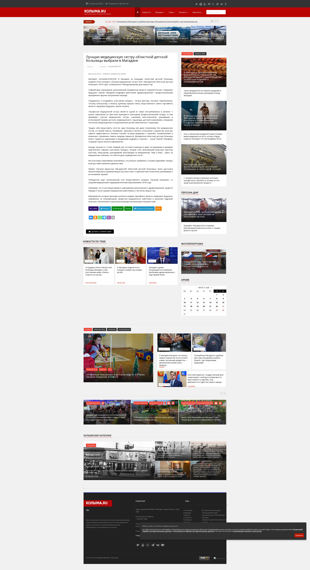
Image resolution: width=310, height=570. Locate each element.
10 (185, 302)
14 (210, 302)
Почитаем (91, 445)
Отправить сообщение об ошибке (114, 74)
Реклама (205, 517)
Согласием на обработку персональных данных (193, 531)
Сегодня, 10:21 (199, 349)
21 (210, 306)
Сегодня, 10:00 (164, 385)
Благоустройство (93, 403)
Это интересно (124, 329)
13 (204, 302)
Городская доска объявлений (213, 515)
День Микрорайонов (157, 403)
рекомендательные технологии (248, 531)
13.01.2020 (120, 261)
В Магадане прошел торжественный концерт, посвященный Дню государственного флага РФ (200, 264)
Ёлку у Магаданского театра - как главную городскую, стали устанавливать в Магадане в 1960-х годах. (172, 455)
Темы (170, 12)
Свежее (88, 329)
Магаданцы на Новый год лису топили (170, 449)
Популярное (187, 54)
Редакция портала (187, 514)
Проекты (183, 12)
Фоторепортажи (192, 243)
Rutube (128, 209)
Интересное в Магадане (211, 510)
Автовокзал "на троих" (99, 466)
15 (217, 302)
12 (197, 302)
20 (204, 306)
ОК (159, 209)
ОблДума (191, 386)
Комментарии (200, 54)
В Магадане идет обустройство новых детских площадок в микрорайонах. (106, 418)
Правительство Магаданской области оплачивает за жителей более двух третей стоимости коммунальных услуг (101, 35)
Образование (90, 283)
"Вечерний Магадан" (210, 513)
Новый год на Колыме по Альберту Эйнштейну (208, 446)
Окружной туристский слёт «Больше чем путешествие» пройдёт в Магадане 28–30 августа (172, 36)
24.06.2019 (152, 261)
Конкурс (90, 66)
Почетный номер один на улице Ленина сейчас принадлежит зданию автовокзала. (116, 471)
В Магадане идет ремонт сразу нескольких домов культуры (200, 418)
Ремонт (200, 403)
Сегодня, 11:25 (164, 349)
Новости (146, 12)
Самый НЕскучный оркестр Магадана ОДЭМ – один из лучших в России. (170, 476)
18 (191, 306)
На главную (187, 510)
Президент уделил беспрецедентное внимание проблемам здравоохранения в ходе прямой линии (162, 271)
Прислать (196, 12)
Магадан (159, 12)
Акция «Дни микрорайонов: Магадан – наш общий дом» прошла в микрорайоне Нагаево (153, 418)
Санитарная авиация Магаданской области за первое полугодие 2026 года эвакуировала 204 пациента (208, 36)
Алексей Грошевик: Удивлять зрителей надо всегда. (170, 470)
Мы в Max (93, 209)
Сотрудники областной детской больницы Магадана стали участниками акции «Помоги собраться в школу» (98, 271)
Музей (161, 367)
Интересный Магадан (144, 209)
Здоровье (102, 66)
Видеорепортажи (108, 403)
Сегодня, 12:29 (92, 369)
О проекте (187, 517)
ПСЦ (109, 369)
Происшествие (99, 329)
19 (197, 306)
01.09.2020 (88, 261)
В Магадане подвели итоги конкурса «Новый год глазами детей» (129, 269)
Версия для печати (94, 74)
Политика (112, 329)
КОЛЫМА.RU (95, 11)
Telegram (106, 209)
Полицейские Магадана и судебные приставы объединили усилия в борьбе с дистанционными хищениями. (208, 359)
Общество (121, 283)
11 (191, 302)
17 (185, 306)
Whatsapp (118, 209)
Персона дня (189, 192)
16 (223, 302)
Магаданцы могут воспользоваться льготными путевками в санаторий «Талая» (137, 36)
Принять (299, 535)
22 (217, 306)
